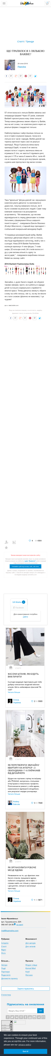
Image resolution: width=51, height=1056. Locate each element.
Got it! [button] (25, 1051)
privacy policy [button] (24, 1045)
